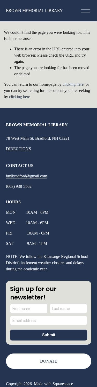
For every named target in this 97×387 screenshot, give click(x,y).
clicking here (73, 84)
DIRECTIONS (18, 148)
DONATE (48, 361)
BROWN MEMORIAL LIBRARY (34, 10)
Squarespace (63, 384)
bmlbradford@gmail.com (26, 176)
